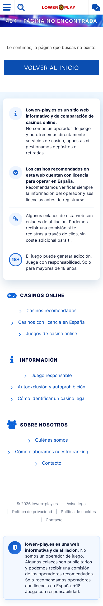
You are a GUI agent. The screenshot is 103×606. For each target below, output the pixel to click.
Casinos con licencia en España (51, 322)
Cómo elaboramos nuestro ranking (51, 451)
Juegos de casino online (51, 333)
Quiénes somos (51, 440)
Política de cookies (78, 511)
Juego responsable (51, 375)
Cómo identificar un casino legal (52, 398)
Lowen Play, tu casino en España (58, 7)
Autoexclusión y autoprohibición (51, 386)
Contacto (51, 463)
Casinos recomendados (51, 310)
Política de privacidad (32, 511)
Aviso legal (77, 503)
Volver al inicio (51, 67)
